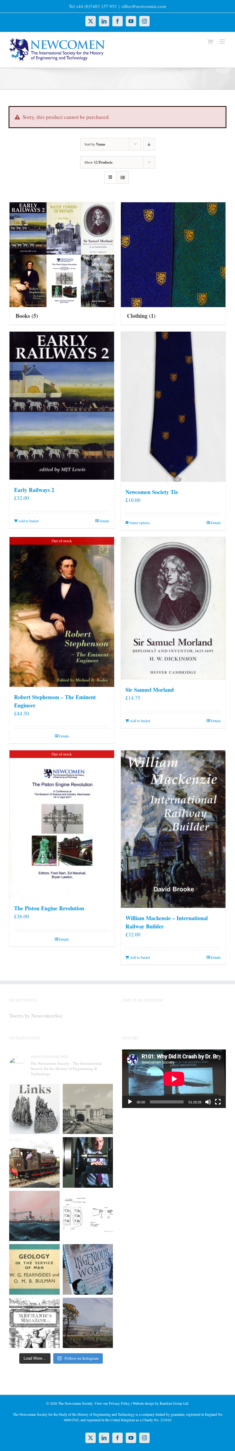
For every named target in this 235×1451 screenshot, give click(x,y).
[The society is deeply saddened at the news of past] (88, 1162)
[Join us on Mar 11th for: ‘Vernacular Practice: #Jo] (34, 1323)
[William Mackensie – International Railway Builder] (173, 829)
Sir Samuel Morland (149, 690)
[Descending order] (149, 144)
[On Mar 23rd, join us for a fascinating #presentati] (34, 1269)
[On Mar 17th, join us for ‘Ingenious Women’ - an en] (88, 1269)
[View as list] (123, 177)
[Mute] (208, 1102)
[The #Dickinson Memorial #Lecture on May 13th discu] (88, 1109)
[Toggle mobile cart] (210, 41)
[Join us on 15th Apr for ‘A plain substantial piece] (34, 1216)
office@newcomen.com (143, 6)
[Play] (130, 1102)
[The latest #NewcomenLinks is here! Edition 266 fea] (34, 1109)
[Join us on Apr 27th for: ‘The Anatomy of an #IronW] (34, 1162)
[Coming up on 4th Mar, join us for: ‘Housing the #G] (88, 1323)
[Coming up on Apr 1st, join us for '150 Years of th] (88, 1216)
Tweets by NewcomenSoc (36, 1015)
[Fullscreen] (218, 1102)
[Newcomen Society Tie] (173, 407)
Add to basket (28, 520)
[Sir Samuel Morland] (173, 608)
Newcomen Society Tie (151, 492)
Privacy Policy (119, 1403)
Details (104, 520)
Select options (140, 522)
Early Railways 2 (34, 490)
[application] (174, 1078)
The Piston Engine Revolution (49, 908)
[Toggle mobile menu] (222, 41)
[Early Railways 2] (61, 406)
